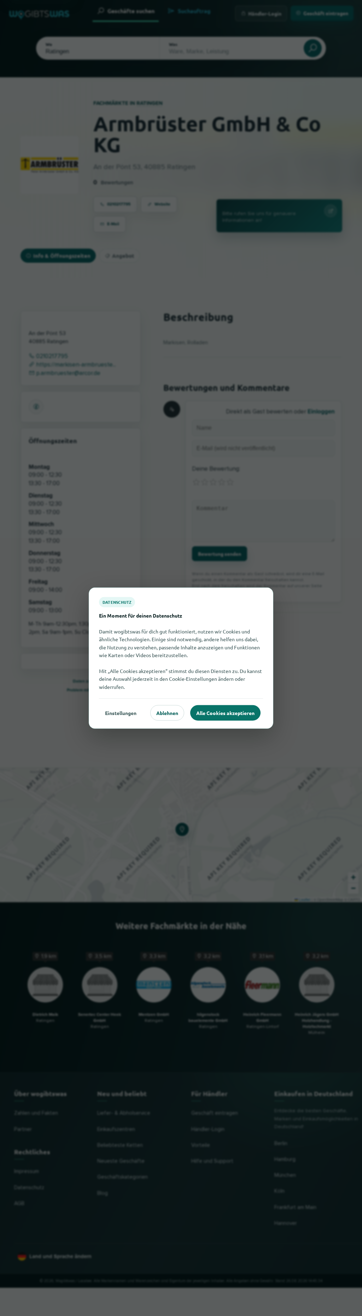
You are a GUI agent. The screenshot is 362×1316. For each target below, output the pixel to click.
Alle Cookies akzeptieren (225, 712)
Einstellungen (120, 712)
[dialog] (181, 658)
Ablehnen (167, 712)
